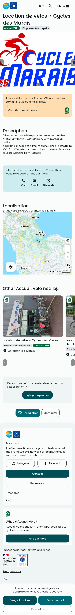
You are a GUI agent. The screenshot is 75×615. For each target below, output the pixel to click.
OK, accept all (55, 600)
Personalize (37, 609)
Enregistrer (30, 413)
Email (34, 185)
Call (23, 185)
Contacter (50, 413)
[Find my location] (67, 240)
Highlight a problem (37, 395)
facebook (55, 463)
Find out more (37, 538)
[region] (37, 243)
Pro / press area (12, 571)
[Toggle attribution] (68, 265)
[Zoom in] (67, 247)
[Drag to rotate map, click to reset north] (67, 257)
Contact (37, 473)
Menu (61, 6)
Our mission (37, 483)
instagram (23, 463)
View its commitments (22, 110)
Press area (12, 493)
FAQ (8, 500)
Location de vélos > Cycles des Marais (30, 340)
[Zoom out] (67, 252)
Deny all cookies (20, 600)
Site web (48, 185)
